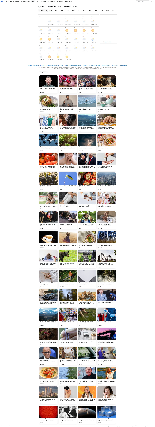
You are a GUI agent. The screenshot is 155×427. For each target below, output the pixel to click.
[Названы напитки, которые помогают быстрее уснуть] (106, 104)
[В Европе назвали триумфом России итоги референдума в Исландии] (87, 84)
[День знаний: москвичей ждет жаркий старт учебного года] (68, 317)
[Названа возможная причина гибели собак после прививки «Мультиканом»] (106, 356)
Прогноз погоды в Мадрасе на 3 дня (36, 65)
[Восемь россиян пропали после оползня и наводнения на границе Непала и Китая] (106, 181)
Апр (67, 10)
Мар (62, 10)
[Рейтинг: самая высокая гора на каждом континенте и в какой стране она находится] (48, 317)
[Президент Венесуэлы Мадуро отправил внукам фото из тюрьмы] (68, 104)
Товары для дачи (123, 65)
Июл (84, 10)
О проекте (109, 426)
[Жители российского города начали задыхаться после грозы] (87, 143)
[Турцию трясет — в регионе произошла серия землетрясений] (48, 143)
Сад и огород (114, 65)
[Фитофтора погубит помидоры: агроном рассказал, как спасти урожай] (48, 162)
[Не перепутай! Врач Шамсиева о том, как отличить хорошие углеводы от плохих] (48, 376)
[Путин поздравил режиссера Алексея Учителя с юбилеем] (87, 376)
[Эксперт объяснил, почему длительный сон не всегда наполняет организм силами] (106, 220)
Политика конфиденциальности (117, 426)
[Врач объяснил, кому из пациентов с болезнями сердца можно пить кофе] (48, 240)
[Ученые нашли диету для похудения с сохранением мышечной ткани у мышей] (106, 143)
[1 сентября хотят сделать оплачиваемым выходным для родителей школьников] (106, 201)
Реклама (10, 426)
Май (73, 10)
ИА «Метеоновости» (150, 426)
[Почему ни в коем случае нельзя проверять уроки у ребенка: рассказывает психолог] (48, 259)
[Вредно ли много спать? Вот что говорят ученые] (48, 279)
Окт (102, 10)
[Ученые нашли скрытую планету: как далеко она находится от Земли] (87, 415)
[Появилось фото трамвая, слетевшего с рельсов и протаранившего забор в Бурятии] (68, 220)
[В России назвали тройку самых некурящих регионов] (87, 201)
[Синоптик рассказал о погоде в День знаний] (48, 220)
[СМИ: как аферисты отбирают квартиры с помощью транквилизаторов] (106, 162)
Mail (2, 426)
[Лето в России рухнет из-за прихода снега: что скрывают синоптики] (68, 376)
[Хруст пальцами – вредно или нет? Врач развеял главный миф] (68, 162)
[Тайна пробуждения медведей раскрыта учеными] (68, 259)
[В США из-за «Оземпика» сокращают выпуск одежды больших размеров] (48, 123)
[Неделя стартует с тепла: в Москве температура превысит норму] (106, 337)
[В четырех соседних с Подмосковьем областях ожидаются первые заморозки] (48, 181)
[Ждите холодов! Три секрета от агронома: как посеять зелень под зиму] (68, 143)
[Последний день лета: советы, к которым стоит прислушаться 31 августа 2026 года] (106, 376)
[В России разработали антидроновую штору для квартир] (87, 279)
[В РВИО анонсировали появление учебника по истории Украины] (68, 181)
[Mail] (2, 1)
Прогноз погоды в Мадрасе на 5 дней (54, 65)
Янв (50, 10)
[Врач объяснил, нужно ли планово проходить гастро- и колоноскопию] (106, 317)
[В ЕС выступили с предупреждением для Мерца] (48, 356)
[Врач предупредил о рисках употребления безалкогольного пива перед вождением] (106, 123)
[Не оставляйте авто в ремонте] (106, 298)
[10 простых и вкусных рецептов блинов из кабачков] (48, 104)
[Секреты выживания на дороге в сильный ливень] (87, 337)
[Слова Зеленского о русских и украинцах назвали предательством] (48, 84)
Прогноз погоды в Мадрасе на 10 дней (91, 65)
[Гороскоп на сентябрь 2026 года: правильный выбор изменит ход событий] (68, 240)
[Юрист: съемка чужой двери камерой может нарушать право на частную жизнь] (68, 395)
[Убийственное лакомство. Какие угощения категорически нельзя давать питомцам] (68, 123)
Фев (56, 10)
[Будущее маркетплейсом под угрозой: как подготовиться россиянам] (106, 415)
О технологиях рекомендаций (129, 426)
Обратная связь (138, 426)
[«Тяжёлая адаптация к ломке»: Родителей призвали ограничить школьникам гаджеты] (48, 201)
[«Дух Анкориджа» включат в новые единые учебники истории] (87, 162)
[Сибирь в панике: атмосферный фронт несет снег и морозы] (106, 279)
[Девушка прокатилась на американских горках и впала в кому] (106, 259)
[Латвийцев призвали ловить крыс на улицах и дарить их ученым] (106, 84)
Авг (90, 10)
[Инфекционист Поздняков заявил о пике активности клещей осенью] (68, 337)
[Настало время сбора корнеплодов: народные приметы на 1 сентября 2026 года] (48, 337)
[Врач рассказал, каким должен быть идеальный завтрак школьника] (87, 240)
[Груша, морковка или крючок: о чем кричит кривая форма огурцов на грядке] (87, 220)
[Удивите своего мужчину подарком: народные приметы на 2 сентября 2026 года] (87, 298)
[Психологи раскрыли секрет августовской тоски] (87, 317)
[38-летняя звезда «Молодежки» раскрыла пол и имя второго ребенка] (87, 395)
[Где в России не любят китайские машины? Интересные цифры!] (48, 298)
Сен (96, 10)
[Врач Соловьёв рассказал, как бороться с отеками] (68, 201)
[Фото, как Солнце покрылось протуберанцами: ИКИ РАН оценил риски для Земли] (48, 415)
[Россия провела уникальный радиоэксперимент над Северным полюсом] (87, 104)
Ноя (107, 10)
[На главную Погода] (5, 1)
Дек (113, 10)
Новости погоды (106, 65)
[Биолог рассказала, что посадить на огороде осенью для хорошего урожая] (87, 259)
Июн (79, 10)
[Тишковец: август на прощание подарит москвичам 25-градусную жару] (48, 395)
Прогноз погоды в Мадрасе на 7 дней (73, 65)
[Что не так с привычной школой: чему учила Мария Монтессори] (68, 415)
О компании (6, 426)
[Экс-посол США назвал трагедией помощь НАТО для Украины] (106, 240)
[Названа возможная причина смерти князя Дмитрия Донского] (68, 298)
